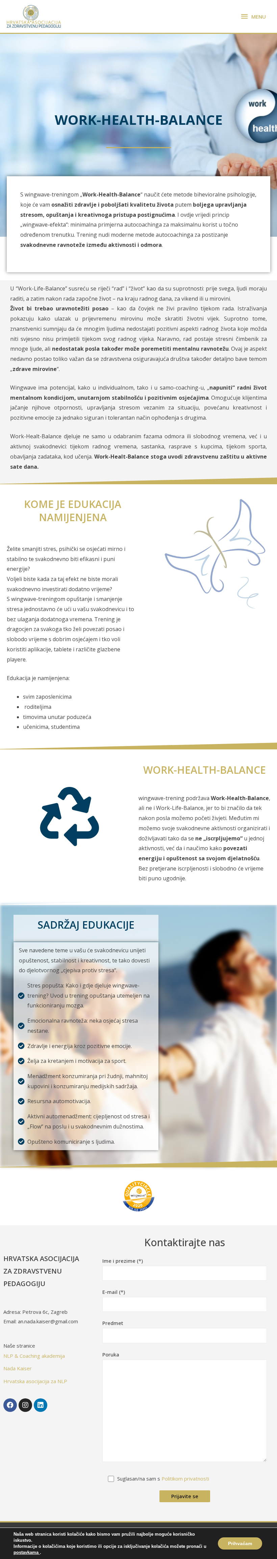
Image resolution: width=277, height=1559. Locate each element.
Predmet (112, 1323)
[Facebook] (10, 1405)
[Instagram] (25, 1405)
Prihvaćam (240, 1543)
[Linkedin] (40, 1405)
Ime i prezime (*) (122, 1260)
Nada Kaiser (17, 1368)
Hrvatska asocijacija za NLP (35, 1381)
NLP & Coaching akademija (34, 1355)
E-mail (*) (113, 1291)
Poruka (110, 1354)
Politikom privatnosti (185, 1478)
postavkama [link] (27, 1552)
